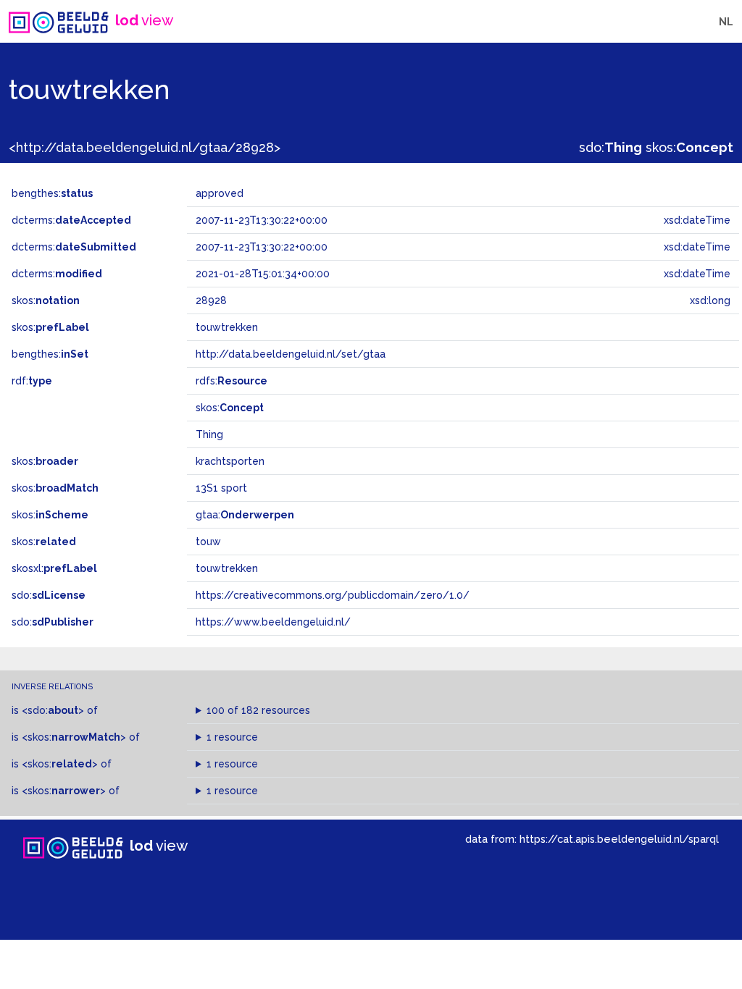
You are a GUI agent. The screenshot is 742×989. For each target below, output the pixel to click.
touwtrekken (227, 568)
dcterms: (71, 220)
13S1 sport (221, 488)
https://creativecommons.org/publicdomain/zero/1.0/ (333, 595)
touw (208, 541)
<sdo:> (53, 710)
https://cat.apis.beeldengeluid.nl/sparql (619, 839)
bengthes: (52, 193)
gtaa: (245, 515)
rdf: (32, 381)
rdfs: (231, 381)
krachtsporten (230, 461)
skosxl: (54, 568)
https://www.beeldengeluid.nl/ (273, 622)
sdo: (610, 147)
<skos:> (74, 737)
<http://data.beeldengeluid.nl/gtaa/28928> (144, 147)
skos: (689, 147)
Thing (209, 434)
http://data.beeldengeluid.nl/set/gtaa (290, 354)
